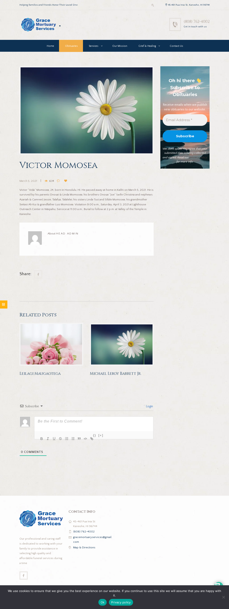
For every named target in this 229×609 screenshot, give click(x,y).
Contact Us (176, 46)
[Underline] (51, 435)
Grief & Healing (147, 46)
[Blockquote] (76, 435)
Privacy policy (121, 602)
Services (93, 46)
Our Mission (119, 46)
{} (94, 435)
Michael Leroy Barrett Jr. (115, 373)
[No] (223, 597)
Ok (103, 602)
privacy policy (198, 157)
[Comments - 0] (59, 181)
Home (50, 46)
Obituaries (71, 46)
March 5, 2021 (28, 180)
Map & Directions (84, 547)
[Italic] (45, 435)
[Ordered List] (64, 435)
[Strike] (57, 435)
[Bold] (39, 435)
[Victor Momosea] (86, 110)
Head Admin (67, 233)
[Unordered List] (70, 435)
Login (149, 406)
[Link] (89, 435)
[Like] (66, 181)
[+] (100, 435)
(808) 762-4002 (197, 21)
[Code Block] (82, 435)
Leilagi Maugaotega (40, 373)
